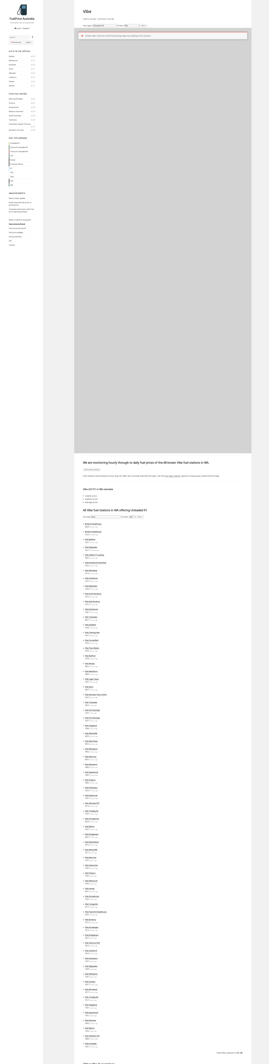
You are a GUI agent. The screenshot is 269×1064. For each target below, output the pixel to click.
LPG (11, 172)
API (10, 241)
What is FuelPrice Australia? (20, 220)
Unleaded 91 (15, 143)
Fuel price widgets (16, 232)
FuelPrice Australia (22, 19)
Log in (18, 28)
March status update (17, 198)
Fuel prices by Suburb (17, 228)
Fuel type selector (173, 476)
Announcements (17, 193)
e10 (11, 156)
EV (11, 168)
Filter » (143, 26)
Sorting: (87, 517)
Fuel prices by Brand (17, 224)
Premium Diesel (16, 164)
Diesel (12, 160)
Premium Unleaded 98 (19, 151)
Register (26, 28)
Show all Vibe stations (91, 470)
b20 (11, 181)
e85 (11, 185)
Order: (126, 517)
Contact (12, 245)
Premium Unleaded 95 (19, 147)
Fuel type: (87, 25)
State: (121, 25)
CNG (12, 177)
